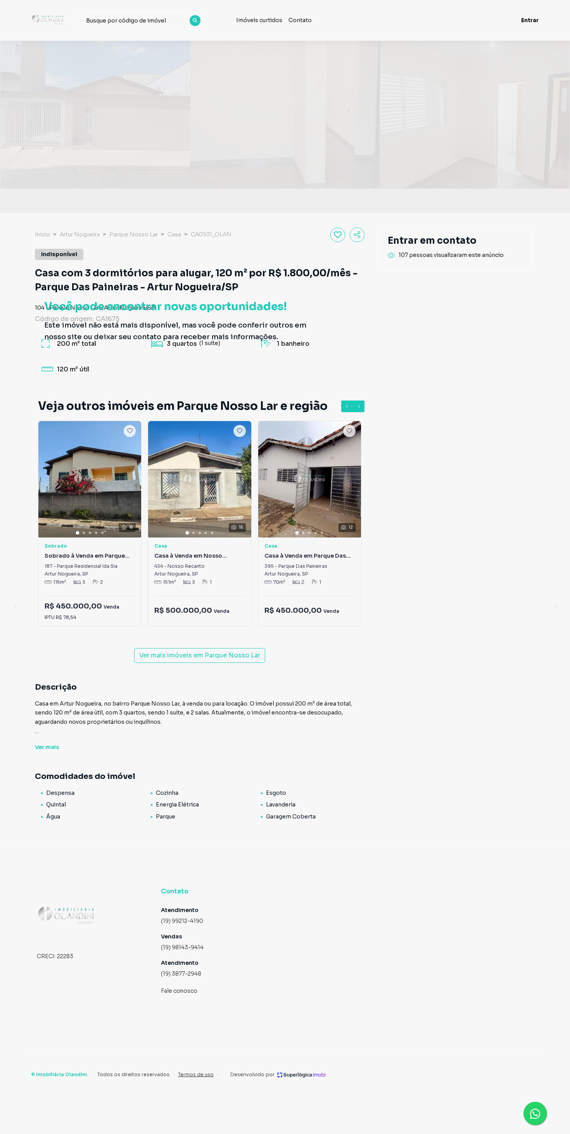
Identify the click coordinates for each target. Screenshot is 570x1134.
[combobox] (140, 20)
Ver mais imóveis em (199, 655)
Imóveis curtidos (259, 20)
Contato (300, 20)
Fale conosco (179, 990)
